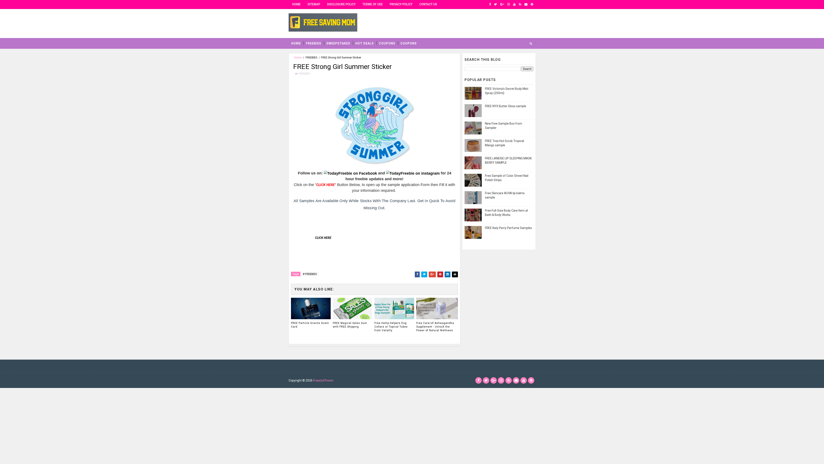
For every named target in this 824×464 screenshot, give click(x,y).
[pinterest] (532, 4)
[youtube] (514, 4)
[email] (526, 4)
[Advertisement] (371, 223)
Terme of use (372, 4)
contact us (428, 4)
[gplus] (502, 4)
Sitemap (313, 4)
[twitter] (495, 4)
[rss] (520, 4)
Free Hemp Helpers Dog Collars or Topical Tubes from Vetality (391, 327)
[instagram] (508, 4)
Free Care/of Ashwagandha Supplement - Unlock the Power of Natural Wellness (435, 327)
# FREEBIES (310, 274)
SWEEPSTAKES (338, 43)
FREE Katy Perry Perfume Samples (508, 228)
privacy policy (401, 4)
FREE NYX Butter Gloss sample (505, 106)
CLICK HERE (323, 238)
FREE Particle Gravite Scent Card (310, 325)
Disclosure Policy (341, 4)
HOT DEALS (364, 43)
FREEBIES (313, 43)
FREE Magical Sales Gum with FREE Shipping (350, 325)
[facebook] (490, 4)
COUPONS (387, 43)
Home (296, 4)
